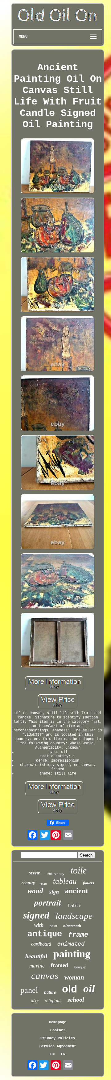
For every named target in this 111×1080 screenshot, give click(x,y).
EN (52, 1054)
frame (78, 935)
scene (34, 872)
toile (79, 870)
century (28, 883)
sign (54, 892)
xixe (35, 1000)
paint (53, 926)
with (38, 925)
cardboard (41, 944)
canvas (44, 975)
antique (44, 934)
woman (74, 977)
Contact (57, 1030)
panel (29, 990)
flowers (88, 883)
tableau (65, 881)
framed (59, 965)
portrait (47, 902)
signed (36, 915)
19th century (55, 874)
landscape (74, 916)
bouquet (80, 967)
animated (70, 943)
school (76, 999)
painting (71, 953)
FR (63, 1054)
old (69, 989)
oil (89, 989)
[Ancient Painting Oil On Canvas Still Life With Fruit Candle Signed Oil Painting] (57, 166)
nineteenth (72, 925)
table (74, 905)
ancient (76, 891)
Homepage (57, 1022)
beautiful (36, 956)
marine (37, 966)
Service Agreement (57, 1046)
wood (35, 891)
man (44, 884)
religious (53, 1000)
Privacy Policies (57, 1038)
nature (50, 992)
